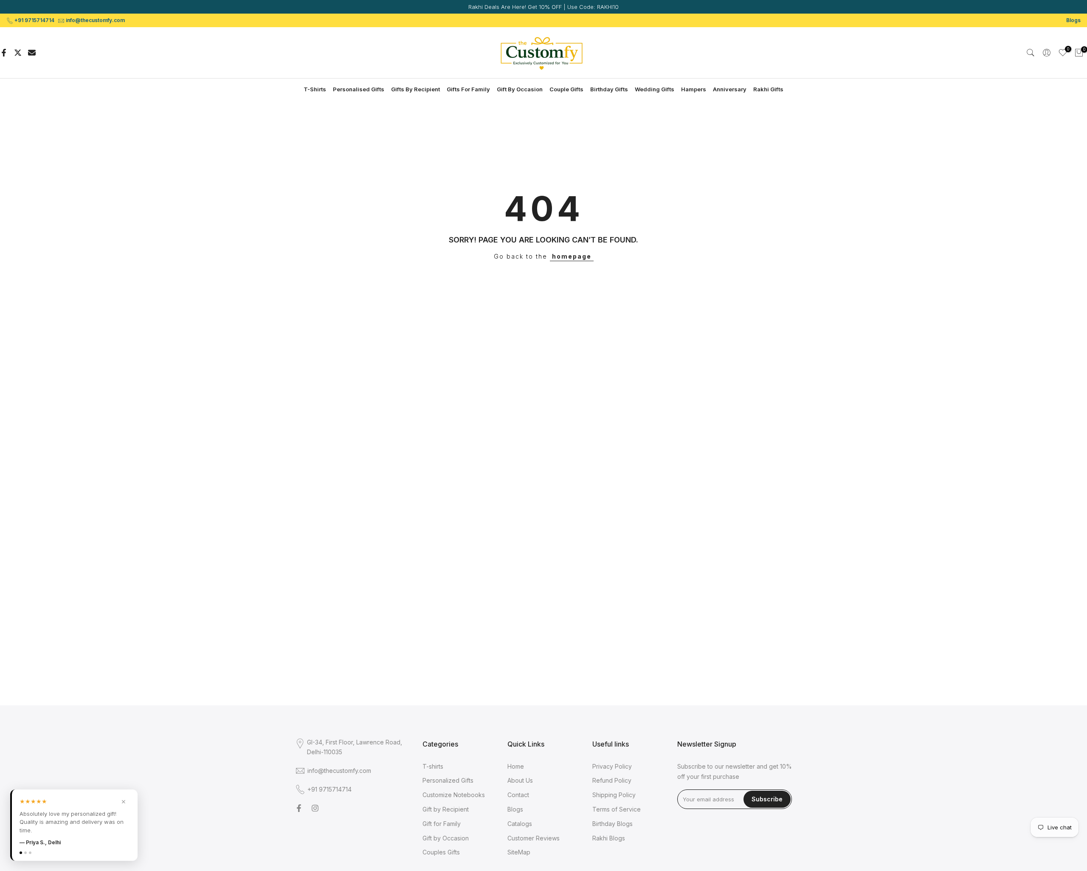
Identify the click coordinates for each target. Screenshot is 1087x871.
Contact (518, 794)
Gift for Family (441, 823)
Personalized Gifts (447, 780)
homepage (571, 256)
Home (515, 766)
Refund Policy (611, 780)
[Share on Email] (32, 53)
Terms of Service (616, 809)
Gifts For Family (468, 89)
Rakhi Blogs (608, 838)
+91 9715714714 (34, 20)
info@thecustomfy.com (95, 20)
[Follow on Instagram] (315, 808)
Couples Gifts (441, 852)
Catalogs (519, 823)
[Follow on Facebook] (299, 808)
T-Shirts (315, 89)
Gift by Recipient (445, 809)
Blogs (1073, 20)
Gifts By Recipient (415, 89)
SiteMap (518, 852)
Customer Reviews (533, 838)
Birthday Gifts (609, 89)
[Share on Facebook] (4, 53)
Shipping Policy (614, 794)
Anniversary (729, 89)
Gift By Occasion (520, 89)
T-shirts (432, 766)
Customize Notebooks (453, 794)
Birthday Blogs (612, 823)
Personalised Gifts (358, 89)
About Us (520, 780)
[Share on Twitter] (18, 53)
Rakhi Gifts (768, 89)
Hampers (693, 89)
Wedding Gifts (654, 89)
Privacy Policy (612, 766)
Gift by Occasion (445, 838)
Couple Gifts (566, 89)
